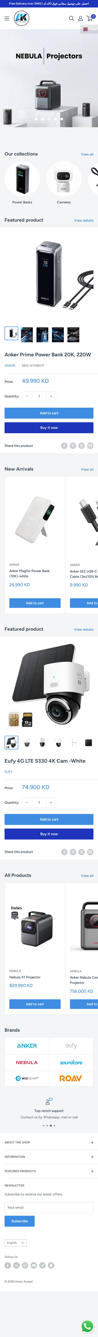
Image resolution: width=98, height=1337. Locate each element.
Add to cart (49, 413)
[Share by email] (90, 445)
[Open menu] (7, 18)
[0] (90, 18)
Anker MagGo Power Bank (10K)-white (29, 573)
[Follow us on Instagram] (25, 1265)
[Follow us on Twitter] (16, 1265)
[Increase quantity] (51, 396)
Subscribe (19, 1221)
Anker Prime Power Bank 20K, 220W (48, 354)
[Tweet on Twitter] (81, 445)
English (12, 1242)
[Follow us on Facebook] (8, 1265)
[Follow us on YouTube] (34, 1265)
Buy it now (49, 427)
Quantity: (12, 396)
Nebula (15, 971)
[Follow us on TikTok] (42, 1265)
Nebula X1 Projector (24, 977)
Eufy (9, 772)
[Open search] (71, 18)
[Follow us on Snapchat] (51, 1265)
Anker (10, 366)
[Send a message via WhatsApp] (87, 1326)
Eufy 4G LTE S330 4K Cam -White (45, 761)
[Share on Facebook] (64, 445)
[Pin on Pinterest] (73, 445)
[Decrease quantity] (27, 396)
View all (87, 154)
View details (83, 220)
